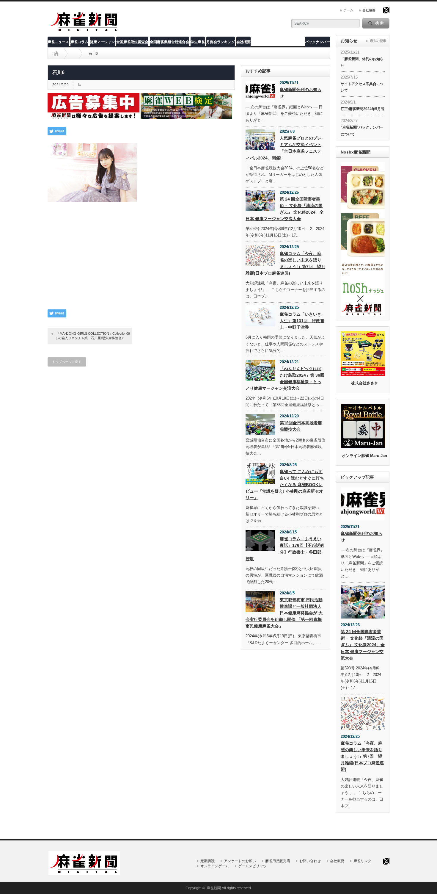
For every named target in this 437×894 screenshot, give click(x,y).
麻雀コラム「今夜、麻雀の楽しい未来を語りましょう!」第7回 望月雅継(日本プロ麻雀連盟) (285, 263)
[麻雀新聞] (84, 30)
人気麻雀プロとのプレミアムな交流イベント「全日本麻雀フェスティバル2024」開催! (283, 148)
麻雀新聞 (214, 888)
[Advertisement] (141, 260)
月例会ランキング (220, 42)
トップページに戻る (66, 362)
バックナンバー (317, 42)
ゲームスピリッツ (252, 866)
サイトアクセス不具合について (362, 87)
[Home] (56, 54)
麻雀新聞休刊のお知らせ (300, 92)
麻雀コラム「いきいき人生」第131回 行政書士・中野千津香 (302, 321)
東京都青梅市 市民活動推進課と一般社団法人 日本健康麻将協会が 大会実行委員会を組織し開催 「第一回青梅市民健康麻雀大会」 (284, 612)
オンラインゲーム (214, 866)
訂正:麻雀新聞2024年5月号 (362, 109)
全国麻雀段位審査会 (132, 42)
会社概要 (368, 10)
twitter (386, 10)
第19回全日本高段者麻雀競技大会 (301, 426)
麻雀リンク (362, 861)
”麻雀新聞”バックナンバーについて (362, 130)
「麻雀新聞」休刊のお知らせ (362, 62)
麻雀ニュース (58, 42)
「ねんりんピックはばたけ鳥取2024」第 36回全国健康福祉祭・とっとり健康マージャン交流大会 (285, 378)
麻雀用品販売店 (277, 861)
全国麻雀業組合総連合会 (169, 42)
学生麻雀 (198, 42)
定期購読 (207, 861)
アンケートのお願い (240, 861)
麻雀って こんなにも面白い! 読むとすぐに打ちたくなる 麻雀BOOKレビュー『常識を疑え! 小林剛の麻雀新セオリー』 (285, 484)
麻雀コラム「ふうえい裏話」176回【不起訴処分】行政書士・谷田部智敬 (285, 548)
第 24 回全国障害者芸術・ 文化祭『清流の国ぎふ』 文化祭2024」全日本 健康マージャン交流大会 (285, 209)
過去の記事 (378, 41)
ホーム (348, 10)
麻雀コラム (79, 42)
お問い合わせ (310, 861)
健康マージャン (102, 42)
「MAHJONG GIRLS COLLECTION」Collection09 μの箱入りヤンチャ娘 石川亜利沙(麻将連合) (94, 336)
